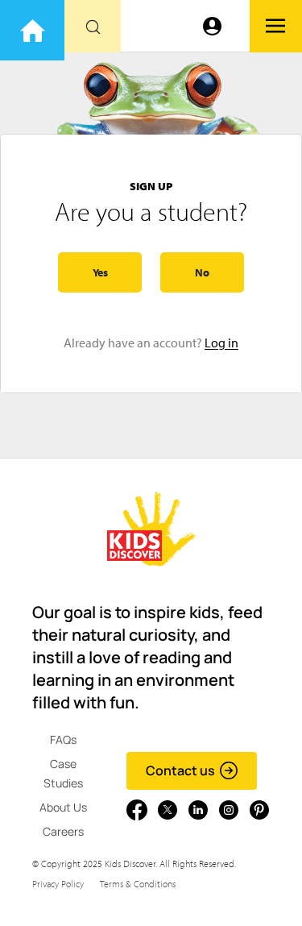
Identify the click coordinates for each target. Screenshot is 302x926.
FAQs (63, 739)
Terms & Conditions (138, 884)
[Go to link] (32, 30)
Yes (100, 272)
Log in (221, 342)
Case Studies (63, 773)
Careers (63, 831)
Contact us (180, 770)
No (202, 272)
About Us (63, 807)
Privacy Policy (58, 884)
